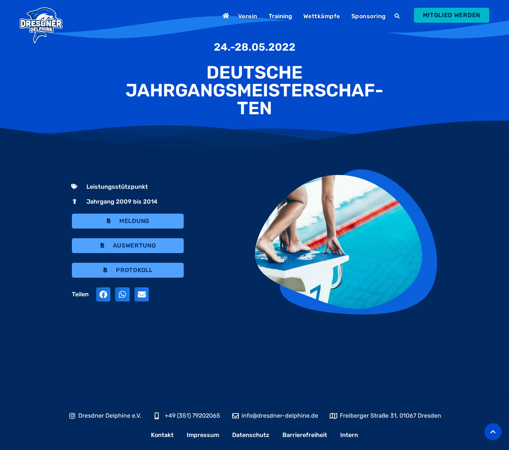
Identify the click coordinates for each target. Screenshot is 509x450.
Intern (349, 434)
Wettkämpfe (321, 16)
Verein (247, 16)
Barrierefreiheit (304, 434)
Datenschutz (250, 434)
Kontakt (162, 434)
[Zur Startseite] (227, 16)
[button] (398, 16)
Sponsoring (368, 16)
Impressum (203, 434)
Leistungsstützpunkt (117, 186)
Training (280, 16)
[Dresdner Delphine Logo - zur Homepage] (41, 25)
